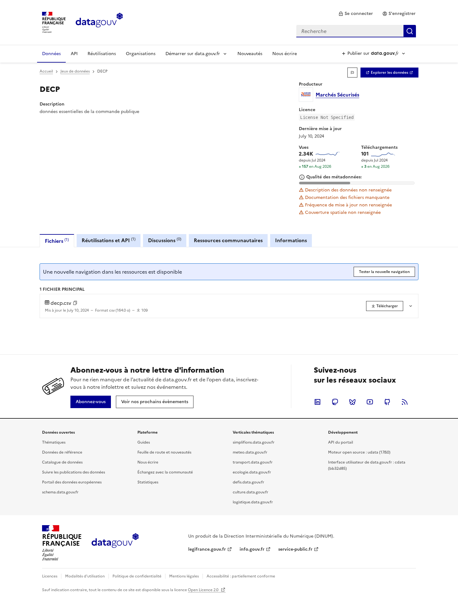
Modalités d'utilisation (85, 576)
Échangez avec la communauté (165, 472)
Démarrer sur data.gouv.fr (192, 53)
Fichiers (57, 241)
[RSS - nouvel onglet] (404, 402)
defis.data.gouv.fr (248, 482)
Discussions (164, 240)
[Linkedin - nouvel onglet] (317, 402)
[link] (355, 13)
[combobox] (356, 31)
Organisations (140, 53)
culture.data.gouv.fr (250, 492)
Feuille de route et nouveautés (164, 452)
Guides (143, 442)
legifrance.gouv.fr (207, 549)
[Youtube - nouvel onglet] (370, 402)
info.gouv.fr (252, 549)
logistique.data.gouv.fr (253, 502)
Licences (49, 576)
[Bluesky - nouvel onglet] (352, 402)
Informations (291, 240)
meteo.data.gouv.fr (250, 452)
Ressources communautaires (228, 240)
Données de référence (62, 452)
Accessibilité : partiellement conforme (241, 576)
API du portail (340, 442)
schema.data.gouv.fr (60, 492)
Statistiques (147, 482)
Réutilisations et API (109, 240)
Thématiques (53, 442)
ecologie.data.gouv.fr (252, 472)
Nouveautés (249, 53)
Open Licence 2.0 (203, 590)
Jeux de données (75, 71)
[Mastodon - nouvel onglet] (335, 402)
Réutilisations (102, 53)
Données (51, 53)
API (74, 53)
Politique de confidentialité (136, 576)
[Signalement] (352, 73)
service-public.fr (295, 549)
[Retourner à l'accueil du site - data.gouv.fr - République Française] (115, 542)
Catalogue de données (62, 462)
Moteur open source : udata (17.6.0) (359, 452)
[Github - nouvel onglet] (387, 402)
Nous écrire (284, 53)
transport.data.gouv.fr (253, 462)
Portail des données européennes (72, 482)
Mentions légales (184, 576)
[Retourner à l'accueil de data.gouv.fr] (99, 22)
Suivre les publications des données (73, 472)
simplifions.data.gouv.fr (253, 442)
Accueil (46, 71)
